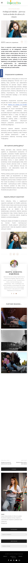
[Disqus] (14, 393)
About (5, 556)
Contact (13, 556)
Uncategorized (14, 8)
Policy (14, 557)
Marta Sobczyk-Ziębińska (9, 42)
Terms (20, 556)
